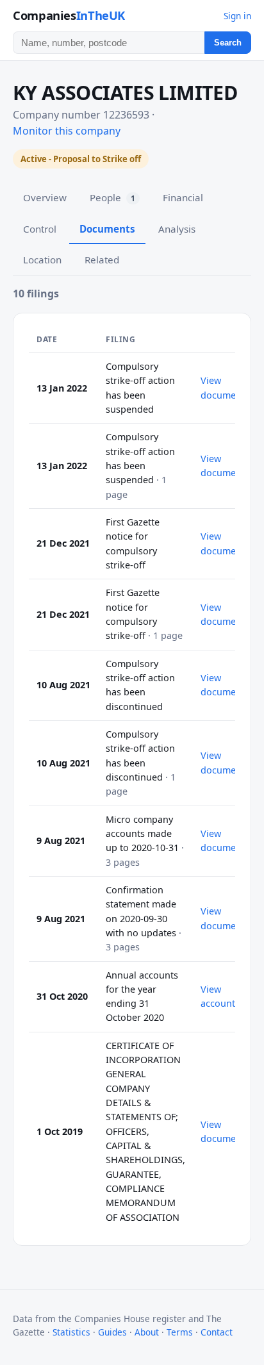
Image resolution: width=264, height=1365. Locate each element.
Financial (183, 197)
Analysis (176, 228)
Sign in (237, 16)
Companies (69, 15)
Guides (112, 1332)
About (147, 1332)
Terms (180, 1332)
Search (228, 42)
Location (42, 259)
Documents (107, 228)
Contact (217, 1332)
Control (39, 228)
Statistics (71, 1332)
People (112, 197)
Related (102, 259)
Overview (45, 197)
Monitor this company (66, 131)
